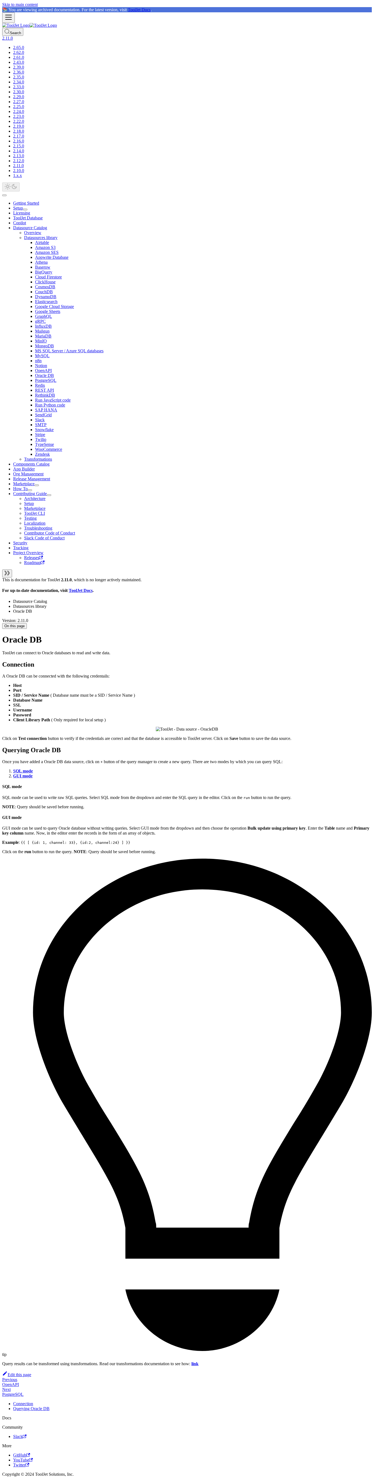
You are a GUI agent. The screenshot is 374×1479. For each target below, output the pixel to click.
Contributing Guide (30, 493)
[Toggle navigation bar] (8, 17)
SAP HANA (46, 410)
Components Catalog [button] (31, 464)
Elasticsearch (46, 301)
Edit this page (19, 1374)
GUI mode (23, 776)
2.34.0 (18, 82)
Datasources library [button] (40, 237)
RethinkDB (45, 395)
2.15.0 (18, 146)
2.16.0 (18, 141)
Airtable (42, 242)
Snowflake (44, 429)
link (194, 1363)
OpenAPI (43, 370)
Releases (31, 557)
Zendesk (42, 454)
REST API (44, 390)
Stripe (40, 434)
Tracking (20, 547)
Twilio (40, 439)
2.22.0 (18, 121)
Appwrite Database (51, 257)
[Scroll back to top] (4, 195)
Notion (41, 365)
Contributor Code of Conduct (49, 533)
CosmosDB (45, 286)
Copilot (19, 222)
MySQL (42, 355)
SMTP (41, 424)
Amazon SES (47, 252)
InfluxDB (43, 326)
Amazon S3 (45, 247)
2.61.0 (18, 57)
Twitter (19, 1465)
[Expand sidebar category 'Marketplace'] (36, 485)
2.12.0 (18, 160)
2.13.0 (18, 155)
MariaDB (43, 336)
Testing (30, 518)
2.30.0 (18, 91)
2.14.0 (18, 151)
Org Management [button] (28, 474)
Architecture (34, 498)
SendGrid (43, 414)
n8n (38, 360)
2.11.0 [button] (7, 38)
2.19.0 (18, 126)
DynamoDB (45, 296)
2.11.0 (18, 165)
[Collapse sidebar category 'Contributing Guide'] (49, 495)
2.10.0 (18, 170)
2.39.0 (18, 67)
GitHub (19, 1455)
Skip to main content (20, 4)
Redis (40, 385)
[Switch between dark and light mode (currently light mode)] (11, 186)
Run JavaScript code (53, 400)
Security (20, 543)
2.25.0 (18, 106)
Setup (18, 208)
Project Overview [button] (28, 552)
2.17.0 (18, 136)
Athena (41, 262)
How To (20, 488)
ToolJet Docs (139, 9)
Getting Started (26, 203)
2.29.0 (18, 96)
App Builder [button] (24, 469)
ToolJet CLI (34, 513)
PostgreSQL (45, 380)
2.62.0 (18, 52)
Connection (23, 1403)
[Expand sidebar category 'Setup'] (25, 209)
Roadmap (32, 562)
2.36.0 (18, 72)
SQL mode (23, 771)
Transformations (38, 459)
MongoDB (44, 346)
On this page (14, 626)
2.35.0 (18, 77)
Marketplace (23, 483)
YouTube (21, 1460)
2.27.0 (18, 101)
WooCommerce (48, 449)
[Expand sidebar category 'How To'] (30, 490)
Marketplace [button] (34, 508)
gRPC (40, 321)
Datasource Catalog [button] (30, 227)
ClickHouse (45, 282)
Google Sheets (47, 311)
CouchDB (44, 291)
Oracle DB (44, 375)
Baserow (42, 267)
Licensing (21, 213)
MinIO (41, 341)
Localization (34, 523)
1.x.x (17, 175)
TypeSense (44, 444)
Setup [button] (29, 503)
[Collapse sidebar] (7, 573)
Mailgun (42, 331)
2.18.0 (18, 131)
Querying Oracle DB (31, 1408)
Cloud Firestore (48, 277)
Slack (40, 419)
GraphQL (43, 316)
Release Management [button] (31, 478)
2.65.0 (18, 47)
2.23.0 (18, 116)
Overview (32, 232)
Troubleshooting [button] (38, 528)
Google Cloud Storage (54, 306)
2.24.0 (18, 111)
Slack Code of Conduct (44, 538)
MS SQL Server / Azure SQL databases (69, 350)
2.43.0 (18, 62)
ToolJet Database (28, 218)
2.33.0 (18, 87)
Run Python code (50, 405)
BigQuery (43, 272)
